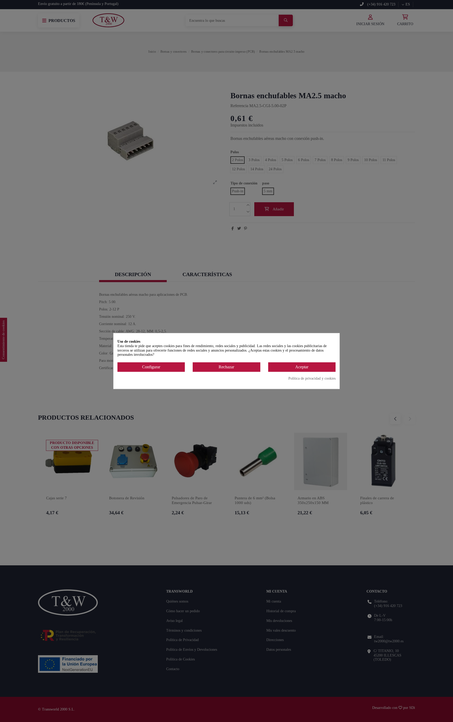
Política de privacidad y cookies (312, 378)
